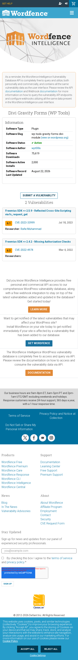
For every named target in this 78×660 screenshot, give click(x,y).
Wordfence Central (13, 487)
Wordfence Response (15, 474)
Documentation (50, 462)
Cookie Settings (38, 655)
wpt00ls (36, 148)
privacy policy (15, 562)
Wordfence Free (11, 462)
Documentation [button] (39, 372)
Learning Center (50, 466)
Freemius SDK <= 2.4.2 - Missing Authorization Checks (38, 241)
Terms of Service (19, 415)
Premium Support (51, 474)
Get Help (7, 3)
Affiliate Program (51, 507)
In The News (9, 507)
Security (45, 519)
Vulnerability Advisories (15, 511)
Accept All (27, 649)
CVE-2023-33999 (25, 222)
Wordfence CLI (10, 479)
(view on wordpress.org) (54, 137)
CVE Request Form (52, 523)
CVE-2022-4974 (24, 249)
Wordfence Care (11, 470)
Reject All (51, 649)
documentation (14, 91)
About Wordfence (51, 502)
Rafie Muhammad (31, 228)
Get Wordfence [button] (39, 343)
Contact (45, 515)
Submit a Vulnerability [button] (39, 195)
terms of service (62, 558)
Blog (4, 502)
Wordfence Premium (14, 466)
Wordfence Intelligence (16, 483)
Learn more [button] (38, 309)
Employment (48, 511)
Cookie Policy (10, 641)
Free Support (48, 470)
